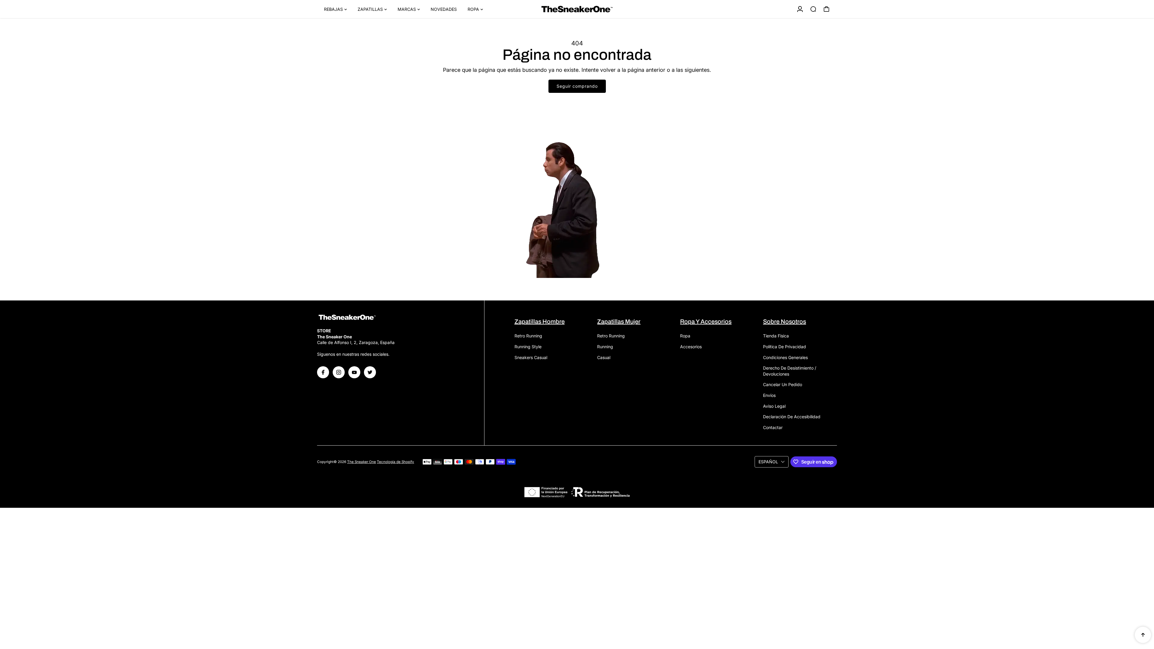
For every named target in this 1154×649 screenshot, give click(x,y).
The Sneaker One (361, 462)
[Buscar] (813, 9)
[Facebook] (323, 372)
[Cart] (826, 9)
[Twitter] (370, 372)
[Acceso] (800, 9)
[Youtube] (354, 372)
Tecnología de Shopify (395, 462)
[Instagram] (339, 372)
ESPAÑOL (768, 461)
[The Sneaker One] (577, 9)
